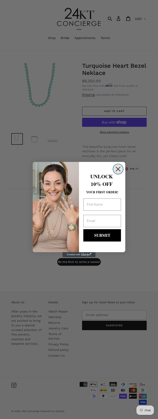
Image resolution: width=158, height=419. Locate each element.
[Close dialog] (118, 169)
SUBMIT (102, 235)
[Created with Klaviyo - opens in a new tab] (79, 254)
